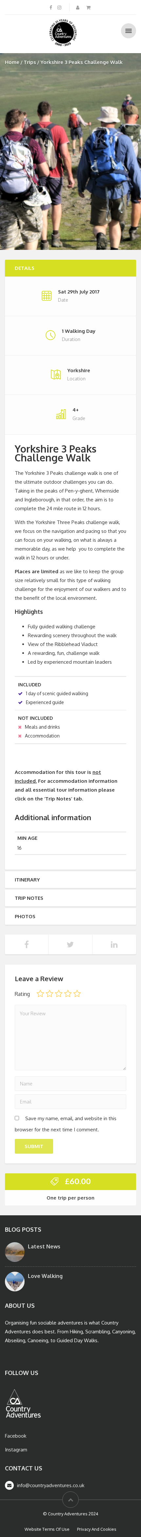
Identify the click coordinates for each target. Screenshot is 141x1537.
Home (12, 62)
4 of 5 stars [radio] (68, 994)
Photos (25, 916)
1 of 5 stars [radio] (40, 994)
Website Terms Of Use (47, 1529)
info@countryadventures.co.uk (50, 1485)
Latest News (44, 1246)
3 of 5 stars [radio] (59, 994)
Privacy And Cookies (96, 1529)
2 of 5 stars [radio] (49, 994)
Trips (30, 62)
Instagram (16, 1449)
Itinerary (27, 880)
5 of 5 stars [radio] (77, 994)
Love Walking (45, 1276)
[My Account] (78, 7)
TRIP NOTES (29, 898)
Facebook (15, 1436)
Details (24, 268)
